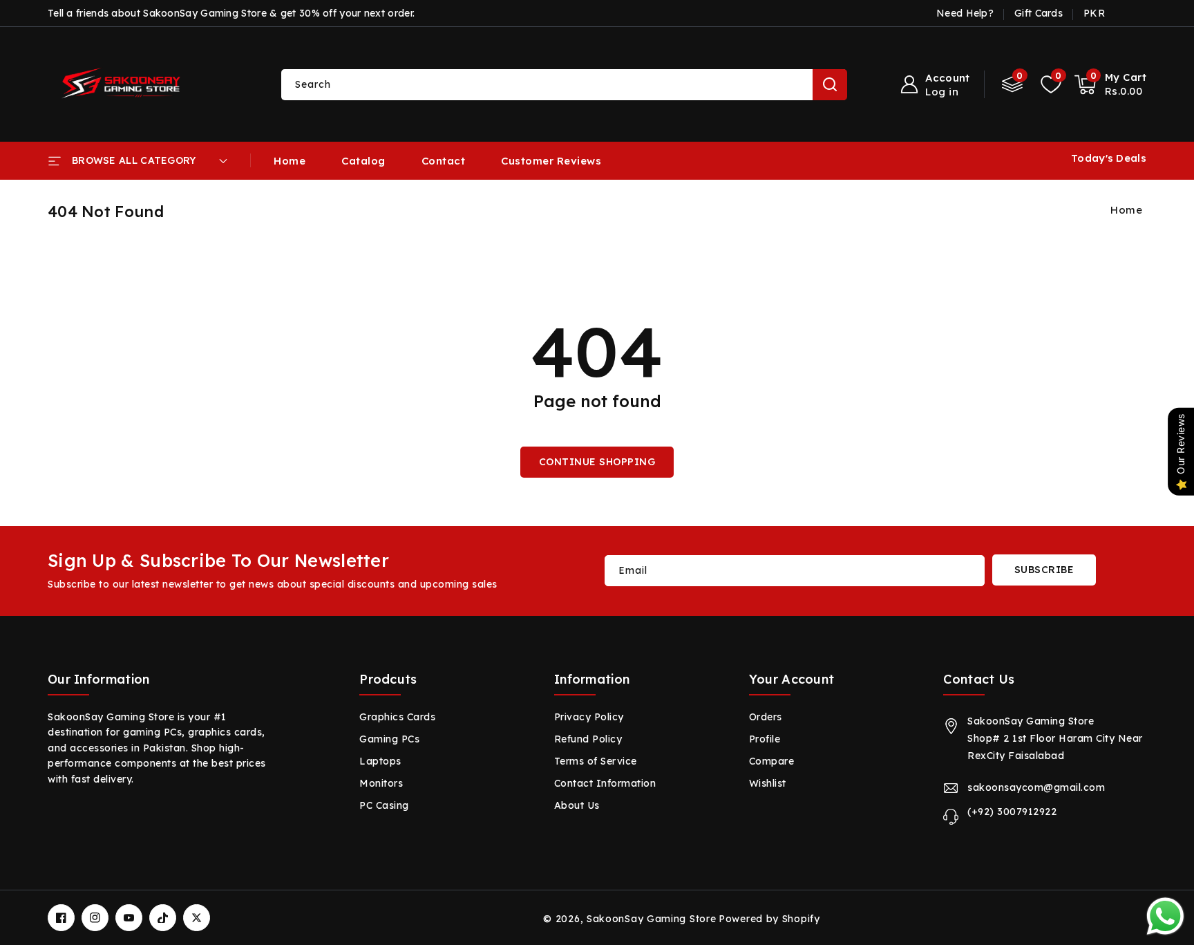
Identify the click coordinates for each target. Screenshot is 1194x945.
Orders (765, 717)
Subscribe (1044, 569)
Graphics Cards (397, 717)
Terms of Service (595, 761)
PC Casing (384, 805)
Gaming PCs (389, 739)
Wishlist (767, 783)
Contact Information (605, 783)
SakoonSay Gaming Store (651, 919)
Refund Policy (588, 739)
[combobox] (563, 84)
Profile (765, 739)
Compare (772, 761)
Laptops (380, 761)
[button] (1110, 84)
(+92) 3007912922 (1011, 811)
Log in (941, 92)
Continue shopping (597, 462)
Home (1126, 209)
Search (830, 84)
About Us (577, 805)
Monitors (381, 783)
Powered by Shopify (769, 919)
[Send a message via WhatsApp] (1165, 916)
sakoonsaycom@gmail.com (1036, 787)
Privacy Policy (589, 717)
